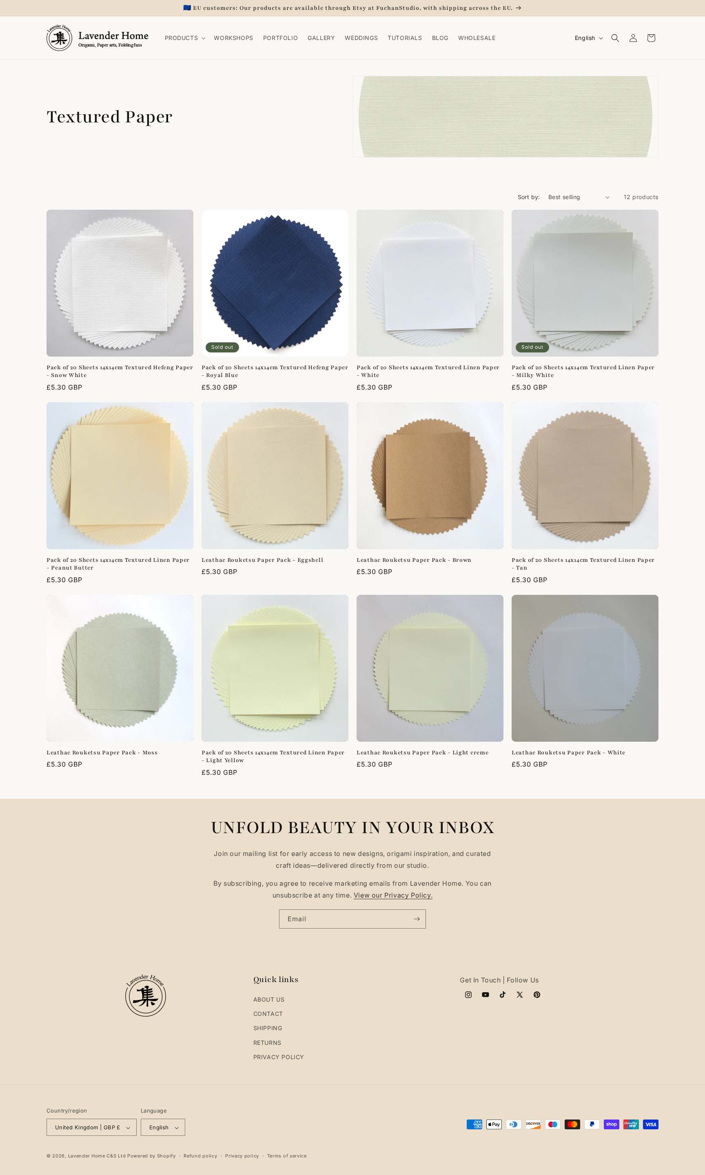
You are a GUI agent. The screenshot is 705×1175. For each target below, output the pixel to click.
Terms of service (287, 1156)
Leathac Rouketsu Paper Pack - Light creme (423, 752)
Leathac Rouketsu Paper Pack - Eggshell (262, 560)
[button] (184, 38)
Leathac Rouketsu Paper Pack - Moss (102, 752)
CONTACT (268, 1013)
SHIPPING (267, 1028)
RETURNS (267, 1042)
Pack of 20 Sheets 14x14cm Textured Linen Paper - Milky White (583, 371)
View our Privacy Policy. (393, 895)
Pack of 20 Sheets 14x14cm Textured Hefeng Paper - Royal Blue (275, 371)
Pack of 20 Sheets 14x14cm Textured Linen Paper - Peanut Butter (118, 564)
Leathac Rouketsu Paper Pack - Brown (414, 560)
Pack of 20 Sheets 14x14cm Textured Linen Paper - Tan (583, 564)
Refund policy (200, 1156)
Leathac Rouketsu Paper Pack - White (568, 752)
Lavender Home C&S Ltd (97, 1156)
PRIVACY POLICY (278, 1056)
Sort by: (529, 196)
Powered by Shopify (151, 1156)
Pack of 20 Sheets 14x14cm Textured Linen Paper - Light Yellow (273, 756)
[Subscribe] (417, 919)
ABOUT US (269, 999)
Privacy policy (242, 1156)
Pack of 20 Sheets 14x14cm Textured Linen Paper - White (428, 371)
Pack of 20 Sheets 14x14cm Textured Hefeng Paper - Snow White (120, 371)
